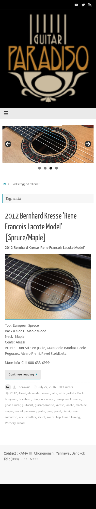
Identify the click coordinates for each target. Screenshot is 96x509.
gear (8, 405)
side (21, 417)
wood (21, 423)
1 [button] (39, 168)
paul (49, 411)
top (58, 417)
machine (81, 405)
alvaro (46, 393)
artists (71, 393)
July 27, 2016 (47, 387)
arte (54, 393)
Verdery (10, 423)
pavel (57, 411)
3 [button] (50, 168)
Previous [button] (8, 144)
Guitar (16, 405)
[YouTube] (76, 4)
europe (49, 399)
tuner (66, 417)
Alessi (22, 393)
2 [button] (45, 168)
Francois (75, 399)
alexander (34, 393)
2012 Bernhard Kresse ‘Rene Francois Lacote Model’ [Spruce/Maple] (41, 227)
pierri (66, 411)
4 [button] (56, 168)
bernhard (25, 399)
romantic (11, 417)
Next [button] (88, 144)
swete (51, 417)
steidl (41, 417)
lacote (70, 405)
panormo (30, 411)
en (41, 399)
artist (62, 393)
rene (74, 411)
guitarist (27, 405)
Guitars (68, 387)
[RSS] (90, 4)
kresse (60, 405)
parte (41, 411)
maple (9, 411)
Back (80, 393)
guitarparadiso (44, 405)
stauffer (30, 417)
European (62, 399)
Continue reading (21, 374)
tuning (75, 417)
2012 (13, 393)
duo (35, 399)
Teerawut (23, 387)
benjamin (11, 399)
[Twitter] (83, 4)
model (19, 411)
